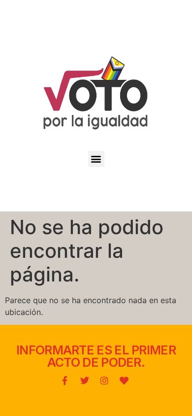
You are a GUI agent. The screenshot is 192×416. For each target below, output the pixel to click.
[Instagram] (104, 380)
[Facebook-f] (65, 380)
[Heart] (124, 380)
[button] (96, 159)
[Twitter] (84, 380)
